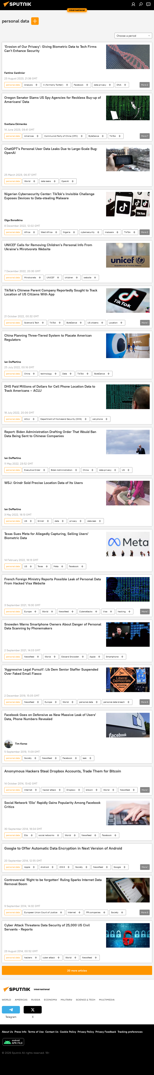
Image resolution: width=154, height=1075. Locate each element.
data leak (91, 521)
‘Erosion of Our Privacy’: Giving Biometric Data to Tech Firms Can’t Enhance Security (50, 49)
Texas (40, 566)
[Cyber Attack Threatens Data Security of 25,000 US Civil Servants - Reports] (128, 935)
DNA (119, 84)
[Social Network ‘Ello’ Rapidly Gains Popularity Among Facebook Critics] (128, 813)
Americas (29, 136)
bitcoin (89, 789)
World (27, 181)
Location (113, 322)
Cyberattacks (85, 611)
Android (45, 867)
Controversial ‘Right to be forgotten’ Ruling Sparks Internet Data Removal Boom (53, 882)
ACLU (27, 419)
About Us (7, 1031)
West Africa (46, 232)
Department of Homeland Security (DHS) (61, 419)
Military (66, 999)
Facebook (78, 84)
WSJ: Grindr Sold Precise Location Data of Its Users (43, 483)
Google (117, 867)
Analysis (28, 84)
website (87, 277)
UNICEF (50, 277)
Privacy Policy (86, 1031)
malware (109, 232)
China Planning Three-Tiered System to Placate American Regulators (48, 337)
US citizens (93, 322)
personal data (15, 21)
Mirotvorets (30, 277)
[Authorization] (133, 4)
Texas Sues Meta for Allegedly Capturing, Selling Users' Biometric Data (46, 536)
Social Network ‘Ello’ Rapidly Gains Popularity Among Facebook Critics (52, 805)
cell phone (97, 419)
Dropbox (70, 789)
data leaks (46, 181)
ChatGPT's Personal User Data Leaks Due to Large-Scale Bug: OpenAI (50, 151)
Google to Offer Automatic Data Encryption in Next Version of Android (63, 848)
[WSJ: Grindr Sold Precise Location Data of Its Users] (128, 493)
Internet (28, 789)
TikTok (112, 136)
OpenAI (65, 181)
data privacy (100, 84)
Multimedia (107, 999)
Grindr (41, 521)
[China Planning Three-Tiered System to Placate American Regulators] (128, 345)
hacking (122, 611)
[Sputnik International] (18, 7)
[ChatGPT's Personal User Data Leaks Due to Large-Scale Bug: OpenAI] (128, 159)
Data (64, 373)
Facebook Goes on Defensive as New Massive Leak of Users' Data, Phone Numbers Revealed (50, 717)
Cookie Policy (68, 1031)
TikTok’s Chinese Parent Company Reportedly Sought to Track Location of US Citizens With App (50, 292)
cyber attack (49, 957)
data (57, 521)
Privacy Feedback (105, 1031)
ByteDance (93, 136)
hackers (28, 957)
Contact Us (51, 1031)
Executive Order (32, 470)
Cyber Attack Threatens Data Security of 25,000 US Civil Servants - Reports (47, 927)
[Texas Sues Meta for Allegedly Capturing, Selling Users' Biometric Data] (128, 544)
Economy (50, 999)
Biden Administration (61, 470)
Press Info (20, 1031)
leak (85, 758)
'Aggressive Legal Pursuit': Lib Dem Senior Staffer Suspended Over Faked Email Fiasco (51, 671)
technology (46, 373)
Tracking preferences (130, 1031)
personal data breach (114, 702)
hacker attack (49, 789)
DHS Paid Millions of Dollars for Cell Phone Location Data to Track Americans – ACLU (49, 388)
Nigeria (66, 232)
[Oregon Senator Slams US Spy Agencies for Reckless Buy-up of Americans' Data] (128, 108)
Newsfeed (64, 611)
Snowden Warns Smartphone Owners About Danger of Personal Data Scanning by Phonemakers (52, 626)
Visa (105, 611)
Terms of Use (36, 1031)
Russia (35, 999)
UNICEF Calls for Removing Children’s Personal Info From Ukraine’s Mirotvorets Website (48, 247)
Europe (28, 611)
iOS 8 (62, 867)
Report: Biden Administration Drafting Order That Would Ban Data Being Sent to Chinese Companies (50, 434)
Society (28, 758)
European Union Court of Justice (40, 912)
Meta (56, 566)
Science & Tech (31, 322)
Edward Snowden (70, 656)
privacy (73, 521)
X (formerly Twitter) (53, 84)
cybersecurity (87, 232)
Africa (27, 232)
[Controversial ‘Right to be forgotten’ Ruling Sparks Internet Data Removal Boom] (128, 890)
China (27, 373)
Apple (92, 656)
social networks (46, 835)
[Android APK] (13, 1042)
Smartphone (112, 656)
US (123, 470)
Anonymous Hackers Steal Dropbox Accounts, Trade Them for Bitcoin (62, 771)
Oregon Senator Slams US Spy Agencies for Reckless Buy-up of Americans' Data (52, 100)
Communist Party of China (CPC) (61, 136)
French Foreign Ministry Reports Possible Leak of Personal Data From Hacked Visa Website (52, 581)
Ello (26, 835)
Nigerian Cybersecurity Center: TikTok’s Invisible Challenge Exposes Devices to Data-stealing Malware (49, 196)
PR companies (93, 912)
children (69, 277)
